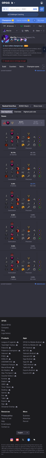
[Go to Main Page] (6, 3)
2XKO (3, 384)
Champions (7, 20)
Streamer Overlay (8, 407)
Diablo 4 (4, 381)
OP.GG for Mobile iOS (30, 345)
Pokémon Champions (9, 351)
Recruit (25, 421)
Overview (17, 112)
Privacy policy (6, 416)
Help (3, 421)
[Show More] (13, 2)
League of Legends (8, 342)
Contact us (5, 427)
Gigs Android (27, 359)
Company (5, 328)
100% (27, 31)
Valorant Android (29, 353)
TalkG (3, 398)
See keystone (6, 112)
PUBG (3, 356)
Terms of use (6, 418)
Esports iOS (27, 373)
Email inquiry (6, 424)
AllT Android (27, 348)
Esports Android (29, 370)
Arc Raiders (5, 370)
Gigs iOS (26, 362)
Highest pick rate (30, 112)
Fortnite (4, 379)
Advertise (26, 418)
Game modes (23, 20)
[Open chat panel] (44, 49)
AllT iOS (26, 351)
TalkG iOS (26, 367)
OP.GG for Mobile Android (32, 342)
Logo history (5, 333)
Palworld (4, 348)
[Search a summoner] (34, 9)
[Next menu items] (34, 20)
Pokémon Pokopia (8, 365)
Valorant (4, 353)
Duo (2, 395)
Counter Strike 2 (7, 376)
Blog (3, 330)
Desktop (4, 390)
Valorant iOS (27, 356)
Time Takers (6, 387)
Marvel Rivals (6, 367)
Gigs (3, 404)
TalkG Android (28, 365)
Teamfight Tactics (8, 345)
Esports (4, 401)
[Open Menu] (41, 2)
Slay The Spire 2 (7, 373)
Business (26, 416)
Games (4, 393)
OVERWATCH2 (6, 362)
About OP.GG (6, 325)
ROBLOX (4, 359)
